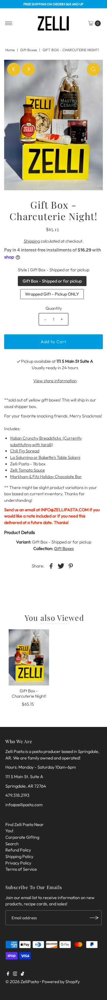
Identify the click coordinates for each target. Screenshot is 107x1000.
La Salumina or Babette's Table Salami (45, 457)
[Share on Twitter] (60, 565)
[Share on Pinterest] (70, 565)
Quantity (53, 308)
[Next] (28, 69)
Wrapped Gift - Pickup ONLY (52, 294)
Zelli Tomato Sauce (27, 470)
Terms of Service (21, 869)
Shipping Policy (19, 856)
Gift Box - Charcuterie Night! (29, 693)
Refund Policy (18, 850)
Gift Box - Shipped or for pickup (52, 281)
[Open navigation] (8, 23)
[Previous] (13, 69)
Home (10, 50)
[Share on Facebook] (51, 565)
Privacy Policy (18, 863)
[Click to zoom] (93, 69)
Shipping (32, 241)
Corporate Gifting (22, 837)
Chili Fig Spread (24, 451)
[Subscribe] (94, 917)
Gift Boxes (28, 50)
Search (12, 843)
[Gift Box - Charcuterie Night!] (29, 657)
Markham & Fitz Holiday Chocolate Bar (46, 476)
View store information (55, 380)
